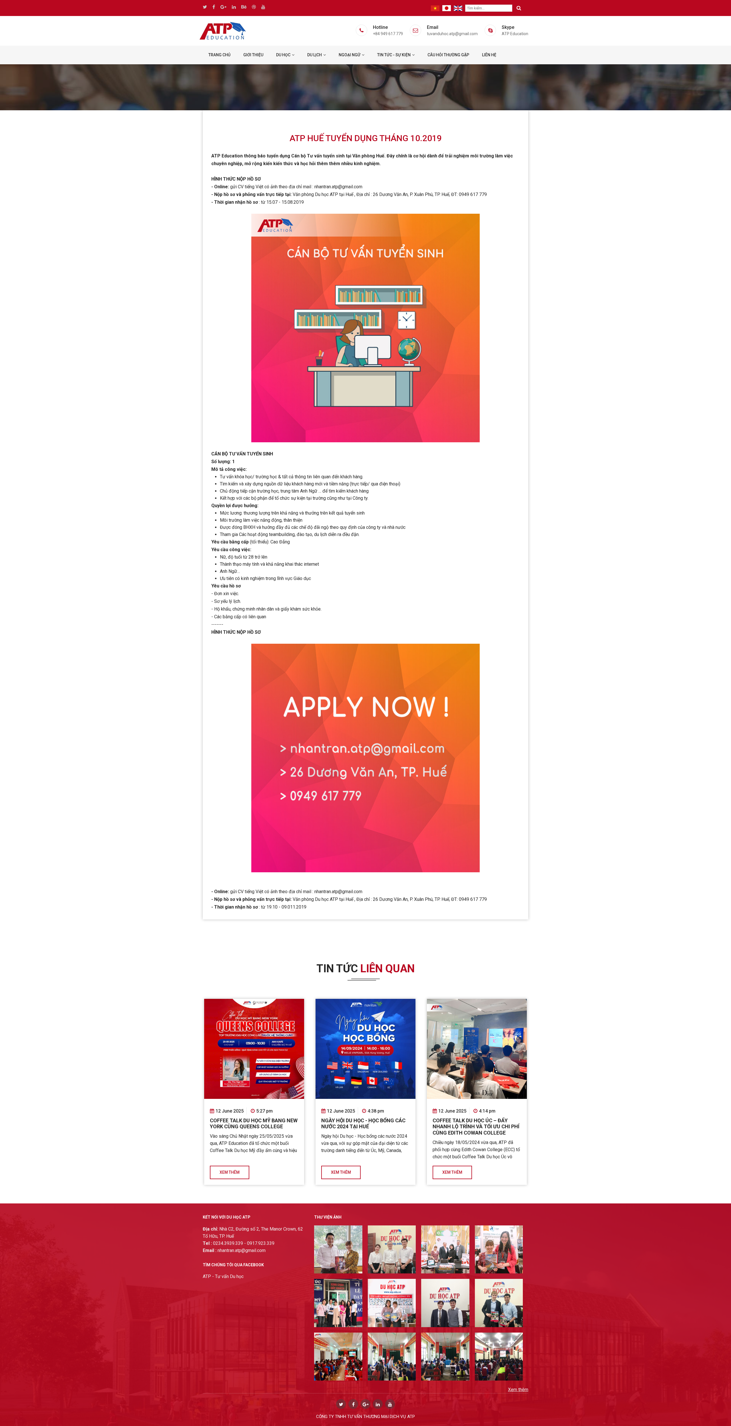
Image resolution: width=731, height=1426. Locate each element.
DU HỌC (283, 55)
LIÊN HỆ (489, 55)
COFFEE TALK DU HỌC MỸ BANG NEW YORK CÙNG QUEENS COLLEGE (254, 1123)
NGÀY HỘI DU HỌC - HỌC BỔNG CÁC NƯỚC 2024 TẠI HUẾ (363, 1123)
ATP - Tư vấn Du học (223, 1276)
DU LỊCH (314, 55)
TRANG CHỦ (219, 55)
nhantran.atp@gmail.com (234, 1250)
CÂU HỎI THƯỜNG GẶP (448, 55)
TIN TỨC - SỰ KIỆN (394, 55)
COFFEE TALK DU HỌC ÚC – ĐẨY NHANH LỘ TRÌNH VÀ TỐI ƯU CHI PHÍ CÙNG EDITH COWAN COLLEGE (476, 1126)
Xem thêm (230, 1172)
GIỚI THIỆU (253, 55)
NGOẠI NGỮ (349, 55)
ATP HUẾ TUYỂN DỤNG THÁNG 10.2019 (366, 138)
